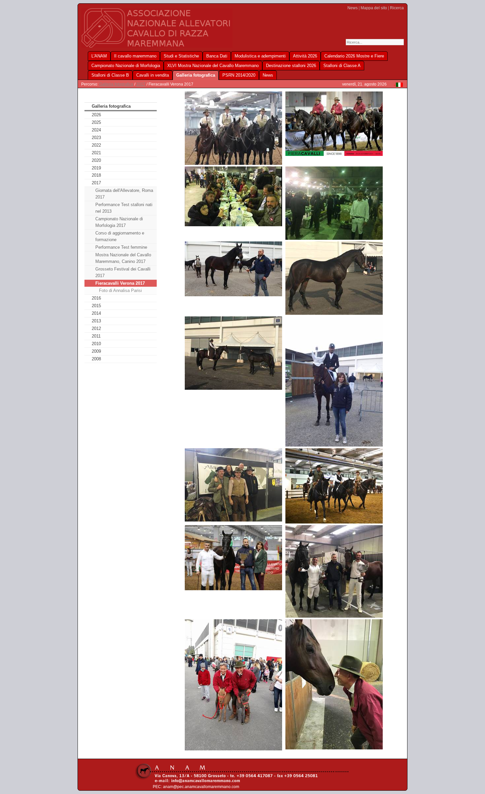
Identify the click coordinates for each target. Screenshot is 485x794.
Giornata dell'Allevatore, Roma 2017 (124, 193)
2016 (96, 298)
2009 (96, 351)
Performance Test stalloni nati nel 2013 (123, 208)
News (352, 8)
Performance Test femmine (121, 247)
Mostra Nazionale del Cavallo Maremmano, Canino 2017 (123, 258)
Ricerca (397, 8)
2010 (96, 343)
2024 (96, 129)
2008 (96, 358)
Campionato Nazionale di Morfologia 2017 (119, 222)
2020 (96, 160)
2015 (96, 305)
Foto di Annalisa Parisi (120, 290)
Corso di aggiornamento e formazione (119, 236)
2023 (96, 137)
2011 (96, 336)
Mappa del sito (374, 8)
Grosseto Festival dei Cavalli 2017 (122, 272)
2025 (96, 122)
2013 (96, 320)
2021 (96, 152)
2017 (141, 84)
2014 (96, 313)
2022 (96, 145)
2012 (96, 328)
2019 (96, 167)
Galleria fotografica (116, 84)
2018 (96, 175)
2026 (96, 114)
